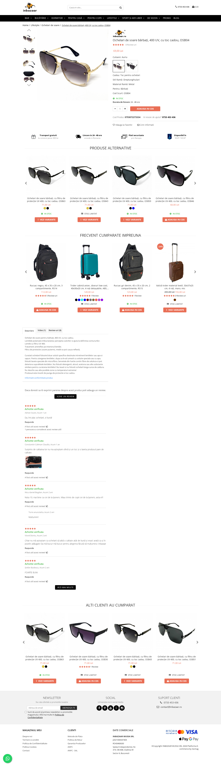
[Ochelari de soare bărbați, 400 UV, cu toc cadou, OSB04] (72, 65)
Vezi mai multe (65, 587)
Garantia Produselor (77, 743)
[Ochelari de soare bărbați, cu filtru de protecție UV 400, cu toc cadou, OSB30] (88, 633)
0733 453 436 (170, 702)
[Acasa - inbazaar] (38, 7)
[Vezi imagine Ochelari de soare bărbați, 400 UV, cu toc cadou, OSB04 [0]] (29, 38)
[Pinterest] (104, 708)
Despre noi (27, 736)
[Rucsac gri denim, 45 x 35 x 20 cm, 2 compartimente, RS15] (132, 263)
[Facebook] (99, 708)
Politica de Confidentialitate (35, 743)
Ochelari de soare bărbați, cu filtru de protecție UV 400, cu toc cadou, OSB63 (46, 200)
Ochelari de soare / (51, 25)
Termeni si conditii (31, 739)
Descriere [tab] (29, 330)
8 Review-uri (131, 44)
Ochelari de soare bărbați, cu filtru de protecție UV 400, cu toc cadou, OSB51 (177, 658)
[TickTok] (116, 708)
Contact (26, 750)
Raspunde (29, 422)
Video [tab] (42, 330)
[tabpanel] (72, 65)
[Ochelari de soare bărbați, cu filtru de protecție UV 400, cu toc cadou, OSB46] (175, 175)
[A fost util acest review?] (47, 426)
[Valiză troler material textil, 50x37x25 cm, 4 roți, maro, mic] (175, 263)
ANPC (70, 747)
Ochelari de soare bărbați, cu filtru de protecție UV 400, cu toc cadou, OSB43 (89, 200)
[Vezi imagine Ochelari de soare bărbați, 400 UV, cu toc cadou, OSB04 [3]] (29, 77)
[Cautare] (120, 7)
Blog (176, 18)
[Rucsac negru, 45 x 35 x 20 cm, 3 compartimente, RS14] (46, 263)
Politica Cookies (30, 747)
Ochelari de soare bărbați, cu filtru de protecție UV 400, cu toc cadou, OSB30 (88, 658)
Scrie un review (65, 396)
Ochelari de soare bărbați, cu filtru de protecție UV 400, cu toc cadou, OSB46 (175, 200)
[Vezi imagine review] (34, 462)
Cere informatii (146, 124)
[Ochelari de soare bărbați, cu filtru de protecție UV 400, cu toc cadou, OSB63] (46, 175)
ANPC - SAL (73, 750)
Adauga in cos (145, 108)
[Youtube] (110, 708)
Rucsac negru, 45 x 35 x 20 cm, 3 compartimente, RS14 (46, 287)
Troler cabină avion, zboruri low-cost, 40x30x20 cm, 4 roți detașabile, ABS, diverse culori (89, 287)
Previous (29, 30)
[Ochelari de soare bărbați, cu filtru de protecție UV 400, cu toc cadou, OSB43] (89, 175)
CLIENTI (72, 730)
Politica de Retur (75, 739)
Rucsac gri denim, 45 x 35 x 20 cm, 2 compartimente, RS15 (132, 287)
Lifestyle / (36, 25)
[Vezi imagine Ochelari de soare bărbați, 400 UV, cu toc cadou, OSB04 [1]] (29, 51)
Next (29, 84)
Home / (26, 25)
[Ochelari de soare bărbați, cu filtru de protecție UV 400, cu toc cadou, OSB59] (132, 175)
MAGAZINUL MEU (32, 730)
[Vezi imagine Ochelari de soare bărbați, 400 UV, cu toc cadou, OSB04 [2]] (29, 64)
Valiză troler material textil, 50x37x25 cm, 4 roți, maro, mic (174, 287)
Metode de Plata (75, 736)
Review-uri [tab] (55, 330)
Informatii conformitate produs (39, 377)
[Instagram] (122, 708)
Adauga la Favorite (123, 124)
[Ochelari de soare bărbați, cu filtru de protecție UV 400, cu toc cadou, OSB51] (176, 633)
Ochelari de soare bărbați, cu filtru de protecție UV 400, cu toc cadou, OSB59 (132, 200)
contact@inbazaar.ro (171, 706)
